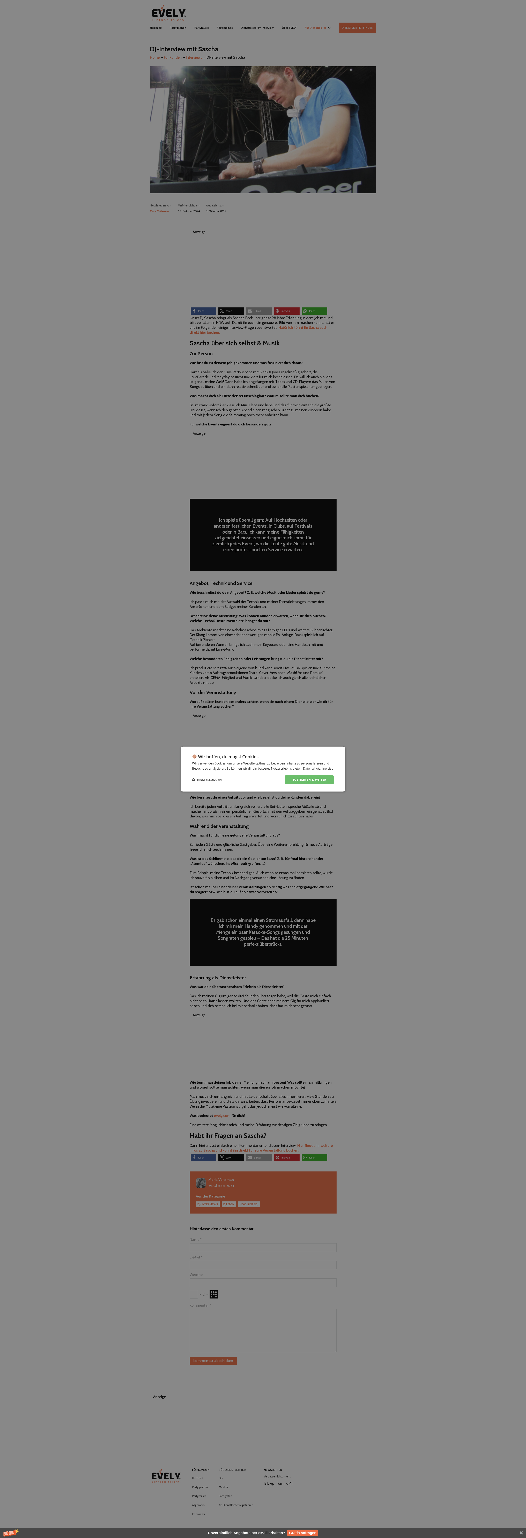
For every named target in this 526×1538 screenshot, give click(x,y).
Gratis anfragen (302, 1533)
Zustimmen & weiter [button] (309, 780)
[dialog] (263, 769)
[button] (263, 1533)
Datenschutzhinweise (318, 768)
